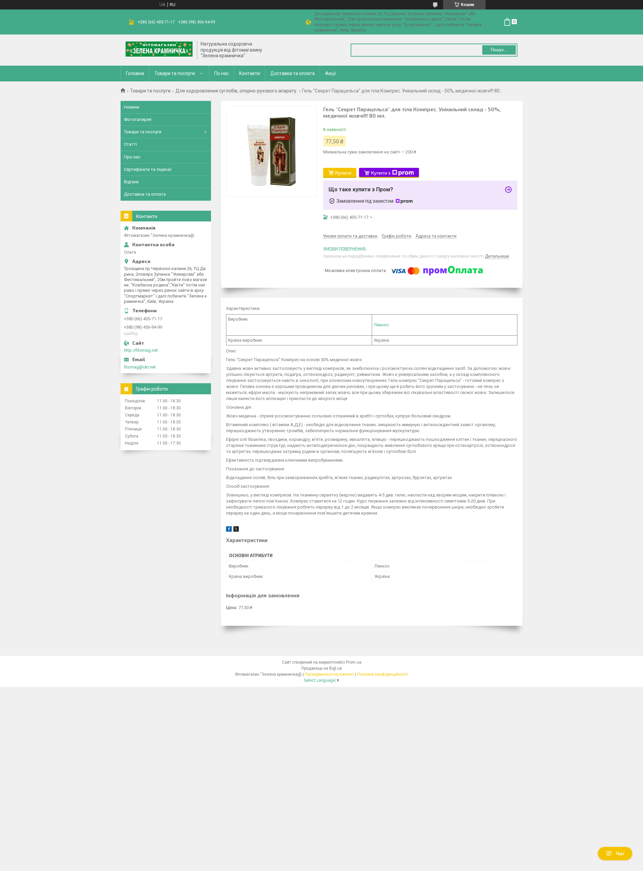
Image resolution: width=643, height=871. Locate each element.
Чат (620, 853)
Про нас (132, 156)
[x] (236, 530)
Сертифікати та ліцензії (147, 169)
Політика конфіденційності (382, 674)
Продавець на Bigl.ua (321, 668)
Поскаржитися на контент (329, 674)
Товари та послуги (174, 73)
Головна (135, 73)
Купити (343, 173)
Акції (330, 73)
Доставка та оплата (292, 73)
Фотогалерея (137, 119)
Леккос (381, 324)
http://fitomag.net (141, 350)
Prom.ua (353, 662)
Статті (130, 144)
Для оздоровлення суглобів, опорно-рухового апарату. (236, 90)
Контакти (249, 73)
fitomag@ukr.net (140, 367)
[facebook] (229, 530)
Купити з (380, 173)
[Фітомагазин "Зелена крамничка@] (159, 50)
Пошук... (499, 49)
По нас (221, 73)
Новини (131, 107)
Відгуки (131, 181)
